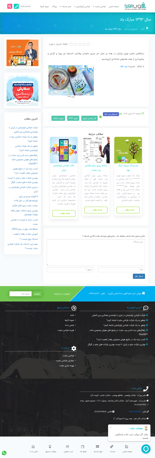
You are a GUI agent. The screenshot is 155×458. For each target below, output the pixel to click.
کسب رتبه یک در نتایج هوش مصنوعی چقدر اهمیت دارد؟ (120, 339)
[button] (9, 6)
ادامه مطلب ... (128, 209)
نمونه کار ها (98, 451)
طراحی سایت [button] (100, 6)
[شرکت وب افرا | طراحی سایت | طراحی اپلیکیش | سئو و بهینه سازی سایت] (135, 6)
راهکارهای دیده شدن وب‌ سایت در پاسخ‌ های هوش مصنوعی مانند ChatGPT (23, 159)
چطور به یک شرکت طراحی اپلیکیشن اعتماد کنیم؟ (124, 325)
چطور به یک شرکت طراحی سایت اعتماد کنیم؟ (126, 320)
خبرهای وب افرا (131, 29)
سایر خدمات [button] (66, 6)
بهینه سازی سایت (66, 365)
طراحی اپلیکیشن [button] (83, 6)
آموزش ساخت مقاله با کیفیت (25, 234)
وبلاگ (54, 6)
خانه (143, 29)
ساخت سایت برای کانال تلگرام (25, 205)
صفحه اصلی (114, 6)
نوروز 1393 (73, 118)
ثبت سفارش (68, 451)
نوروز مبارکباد (58, 118)
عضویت (36, 293)
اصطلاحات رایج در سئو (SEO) (25, 229)
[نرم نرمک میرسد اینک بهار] (128, 150)
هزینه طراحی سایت (66, 330)
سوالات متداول (50, 451)
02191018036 (94, 293)
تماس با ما (69, 325)
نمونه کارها (44, 6)
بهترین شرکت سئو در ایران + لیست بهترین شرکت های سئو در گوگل (116, 344)
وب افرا (123, 66)
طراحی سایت (68, 355)
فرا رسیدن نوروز (89, 118)
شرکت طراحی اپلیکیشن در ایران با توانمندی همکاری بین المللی (118, 315)
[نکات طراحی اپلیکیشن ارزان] (64, 150)
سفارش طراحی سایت (65, 360)
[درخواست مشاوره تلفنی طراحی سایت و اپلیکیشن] (16, 6)
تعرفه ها (83, 451)
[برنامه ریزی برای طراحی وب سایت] (96, 150)
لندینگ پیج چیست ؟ (29, 239)
